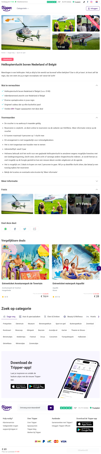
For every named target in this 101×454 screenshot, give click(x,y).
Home (3, 53)
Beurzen (41, 330)
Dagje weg (11, 53)
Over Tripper (32, 422)
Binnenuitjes (7, 337)
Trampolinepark (68, 337)
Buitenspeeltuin (76, 324)
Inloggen (94, 8)
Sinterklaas (7, 343)
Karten (64, 330)
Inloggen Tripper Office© (61, 426)
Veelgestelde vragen (10, 426)
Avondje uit (53, 330)
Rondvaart (7, 330)
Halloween (82, 337)
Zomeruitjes (33, 343)
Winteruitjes (20, 343)
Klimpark (30, 330)
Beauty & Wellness (75, 317)
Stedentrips (21, 337)
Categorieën (22, 8)
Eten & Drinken (54, 317)
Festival (33, 337)
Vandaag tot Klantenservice (14, 2)
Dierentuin (20, 324)
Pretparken (7, 324)
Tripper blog (31, 429)
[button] (45, 47)
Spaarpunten (32, 426)
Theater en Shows (78, 330)
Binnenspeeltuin (45, 324)
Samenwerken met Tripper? (62, 422)
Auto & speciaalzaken (31, 317)
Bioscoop (19, 330)
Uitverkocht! (83, 450)
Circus (42, 337)
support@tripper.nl (10, 429)
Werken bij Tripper (34, 432)
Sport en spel (21, 53)
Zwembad (90, 324)
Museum (31, 324)
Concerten (53, 337)
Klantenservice (8, 422)
